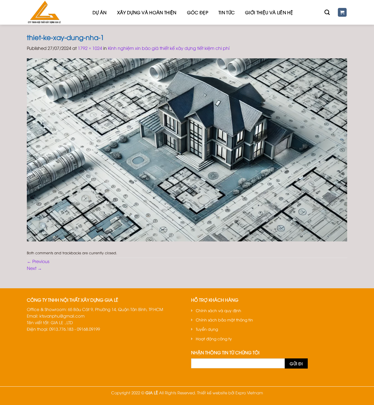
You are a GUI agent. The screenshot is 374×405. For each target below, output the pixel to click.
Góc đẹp (197, 12)
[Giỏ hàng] (342, 12)
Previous (38, 261)
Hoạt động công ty (214, 338)
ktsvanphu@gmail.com (62, 315)
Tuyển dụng (207, 329)
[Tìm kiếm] (327, 12)
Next (34, 268)
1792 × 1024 (90, 48)
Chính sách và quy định (218, 310)
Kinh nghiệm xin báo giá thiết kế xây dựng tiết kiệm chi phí (168, 48)
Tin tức (226, 12)
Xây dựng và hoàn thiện (147, 12)
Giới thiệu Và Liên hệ (269, 12)
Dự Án (100, 12)
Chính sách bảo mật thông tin (224, 319)
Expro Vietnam (249, 392)
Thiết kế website (212, 392)
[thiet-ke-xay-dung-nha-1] (187, 149)
